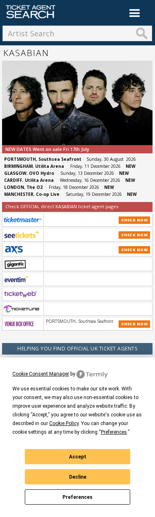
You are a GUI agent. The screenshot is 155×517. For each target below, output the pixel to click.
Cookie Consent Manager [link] (40, 374)
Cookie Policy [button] (64, 423)
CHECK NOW (134, 220)
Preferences (77, 497)
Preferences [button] (114, 432)
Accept (77, 457)
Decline (77, 477)
